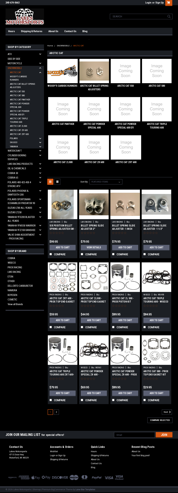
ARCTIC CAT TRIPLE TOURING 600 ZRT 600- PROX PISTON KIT (62, 374)
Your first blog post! (141, 455)
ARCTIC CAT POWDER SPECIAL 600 (19, 105)
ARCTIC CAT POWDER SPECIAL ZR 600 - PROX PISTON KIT (124, 374)
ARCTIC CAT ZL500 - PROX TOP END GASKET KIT (93, 301)
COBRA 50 (13, 173)
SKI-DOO (13, 142)
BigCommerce (58, 489)
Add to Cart (63, 247)
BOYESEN (12, 295)
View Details (94, 247)
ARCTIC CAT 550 (17, 91)
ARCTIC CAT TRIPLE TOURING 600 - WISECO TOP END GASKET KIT (155, 301)
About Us (53, 31)
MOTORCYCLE (15, 63)
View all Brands (15, 304)
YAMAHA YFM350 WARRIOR (22, 225)
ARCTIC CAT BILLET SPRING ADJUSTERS (22, 86)
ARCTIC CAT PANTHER (20, 99)
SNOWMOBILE (15, 68)
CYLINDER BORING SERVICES (17, 157)
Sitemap (37, 489)
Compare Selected (160, 420)
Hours (11, 31)
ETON (10, 276)
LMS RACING (14, 272)
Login (148, 2)
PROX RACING (15, 267)
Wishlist (54, 451)
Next (166, 412)
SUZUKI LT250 (15, 212)
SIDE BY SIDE (14, 58)
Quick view (62, 216)
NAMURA (12, 290)
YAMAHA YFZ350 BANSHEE (21, 230)
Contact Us (70, 31)
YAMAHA (14, 146)
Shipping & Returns (31, 31)
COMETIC (12, 299)
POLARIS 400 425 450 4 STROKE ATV (19, 184)
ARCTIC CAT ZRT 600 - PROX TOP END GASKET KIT (62, 301)
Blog (84, 31)
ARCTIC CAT (15, 72)
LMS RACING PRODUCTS (20, 163)
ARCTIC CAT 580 (17, 95)
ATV (10, 54)
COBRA (11, 258)
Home (50, 46)
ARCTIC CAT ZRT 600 (19, 134)
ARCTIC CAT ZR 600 (19, 130)
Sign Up (159, 2)
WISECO (12, 262)
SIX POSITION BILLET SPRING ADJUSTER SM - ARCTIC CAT (62, 229)
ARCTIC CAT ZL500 (18, 126)
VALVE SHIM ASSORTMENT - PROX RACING (21, 236)
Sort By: (84, 181)
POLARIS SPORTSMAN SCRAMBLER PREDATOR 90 (21, 201)
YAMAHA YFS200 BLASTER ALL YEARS (21, 219)
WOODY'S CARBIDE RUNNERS (18, 78)
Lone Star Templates (85, 489)
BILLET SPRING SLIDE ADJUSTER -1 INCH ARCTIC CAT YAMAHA (123, 229)
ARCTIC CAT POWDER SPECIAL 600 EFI (19, 113)
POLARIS (14, 138)
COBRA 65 (13, 177)
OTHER (11, 281)
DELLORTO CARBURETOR (20, 285)
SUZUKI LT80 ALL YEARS (20, 207)
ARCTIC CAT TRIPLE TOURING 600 (19, 120)
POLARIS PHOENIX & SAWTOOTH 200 (18, 192)
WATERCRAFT (15, 150)
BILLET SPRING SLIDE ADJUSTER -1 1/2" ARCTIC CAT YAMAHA (154, 229)
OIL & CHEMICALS (17, 168)
